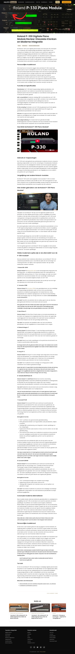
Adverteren (52, 639)
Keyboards (7, 635)
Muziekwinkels (21, 2)
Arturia (28, 637)
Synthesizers (7, 634)
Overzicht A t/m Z (31, 642)
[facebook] (31, 647)
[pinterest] (41, 647)
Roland (19, 45)
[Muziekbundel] (10, 2)
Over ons (51, 632)
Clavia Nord (29, 639)
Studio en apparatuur (9, 637)
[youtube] (37, 647)
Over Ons (38, 2)
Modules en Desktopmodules (34, 45)
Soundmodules (8, 641)
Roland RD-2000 (32, 270)
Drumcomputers (8, 642)
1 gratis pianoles (66, 2)
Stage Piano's (8, 639)
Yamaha (29, 634)
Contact (51, 634)
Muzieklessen (44, 2)
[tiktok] (44, 647)
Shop (57, 2)
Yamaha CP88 (31, 288)
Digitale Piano (24, 45)
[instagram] (34, 647)
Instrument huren (53, 641)
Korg (28, 635)
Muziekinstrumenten (30, 2)
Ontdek (51, 2)
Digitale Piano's (8, 632)
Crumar (29, 641)
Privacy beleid (52, 637)
